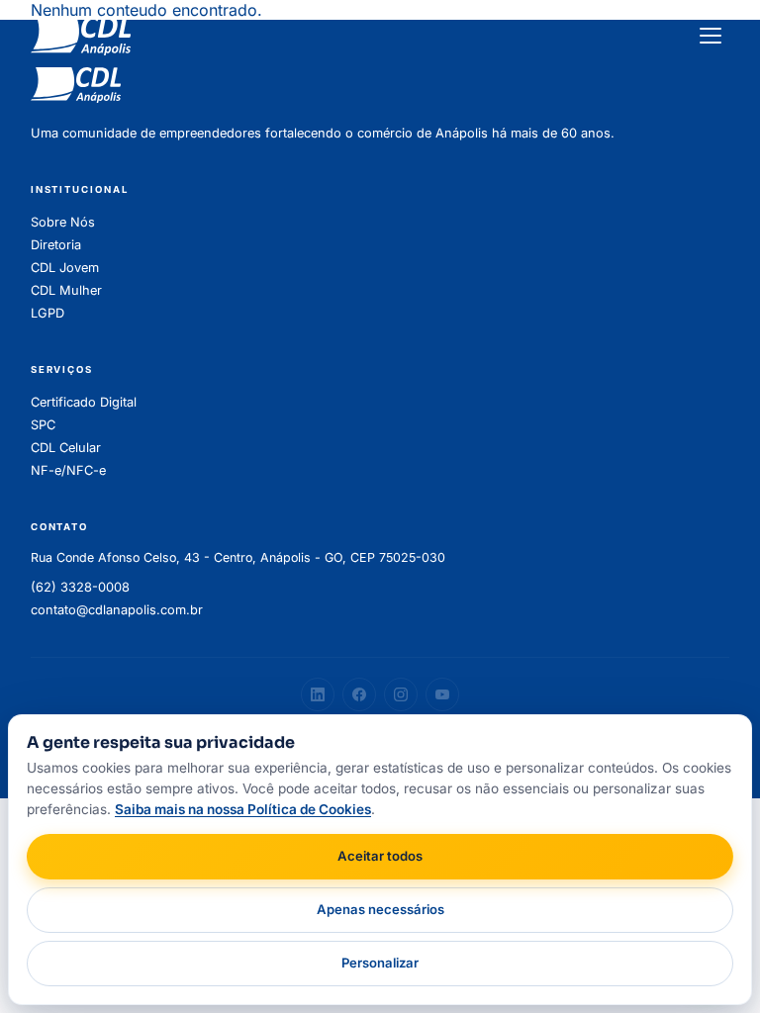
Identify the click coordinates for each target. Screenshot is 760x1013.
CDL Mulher (66, 290)
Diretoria (56, 244)
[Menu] (710, 35)
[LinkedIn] (317, 694)
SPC (43, 424)
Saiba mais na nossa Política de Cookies (243, 809)
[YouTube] (442, 694)
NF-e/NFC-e (68, 470)
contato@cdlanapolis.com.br (117, 609)
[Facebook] (359, 694)
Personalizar (380, 962)
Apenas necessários (380, 909)
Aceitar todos (380, 856)
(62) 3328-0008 (80, 587)
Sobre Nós (63, 222)
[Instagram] (401, 694)
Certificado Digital (84, 402)
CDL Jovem (65, 267)
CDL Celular (66, 447)
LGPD (47, 313)
